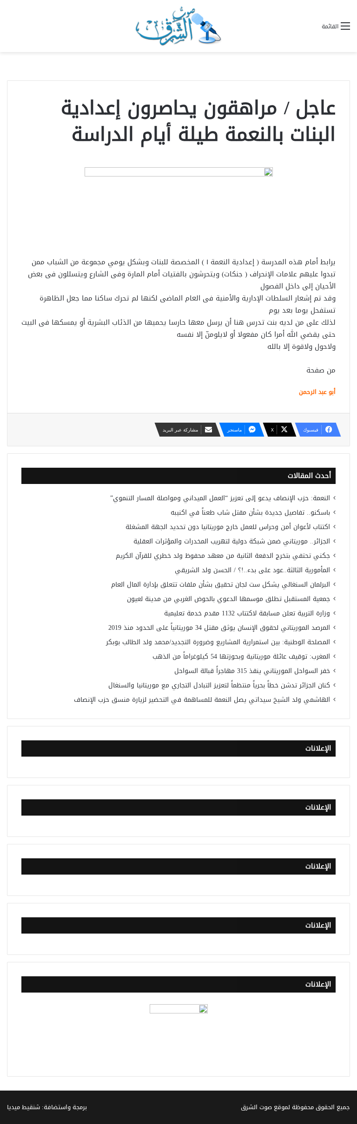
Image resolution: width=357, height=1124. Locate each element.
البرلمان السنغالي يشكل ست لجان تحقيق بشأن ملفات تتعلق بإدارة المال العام (220, 584)
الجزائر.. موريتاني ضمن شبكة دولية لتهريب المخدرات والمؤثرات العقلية (231, 541)
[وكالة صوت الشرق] (178, 26)
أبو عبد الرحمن (317, 392)
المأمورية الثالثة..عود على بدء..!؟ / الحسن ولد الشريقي (252, 570)
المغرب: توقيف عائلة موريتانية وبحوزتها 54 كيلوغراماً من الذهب (241, 656)
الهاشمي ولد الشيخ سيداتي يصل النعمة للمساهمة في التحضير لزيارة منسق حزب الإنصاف (202, 700)
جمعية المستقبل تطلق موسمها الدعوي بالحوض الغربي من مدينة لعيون (228, 599)
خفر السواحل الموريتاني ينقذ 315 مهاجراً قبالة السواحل (252, 671)
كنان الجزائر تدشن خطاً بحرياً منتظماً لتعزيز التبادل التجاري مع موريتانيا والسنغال (219, 685)
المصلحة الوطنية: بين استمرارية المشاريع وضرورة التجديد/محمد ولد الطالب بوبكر (218, 642)
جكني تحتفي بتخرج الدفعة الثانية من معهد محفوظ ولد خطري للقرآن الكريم (223, 556)
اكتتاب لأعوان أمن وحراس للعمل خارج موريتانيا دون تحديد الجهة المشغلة (228, 527)
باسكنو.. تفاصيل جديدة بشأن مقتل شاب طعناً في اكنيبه (250, 512)
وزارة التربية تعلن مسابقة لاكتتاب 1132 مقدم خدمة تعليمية (247, 613)
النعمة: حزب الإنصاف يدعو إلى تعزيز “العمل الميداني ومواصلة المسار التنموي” (220, 498)
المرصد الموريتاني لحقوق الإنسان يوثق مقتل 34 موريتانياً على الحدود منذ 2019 (219, 628)
